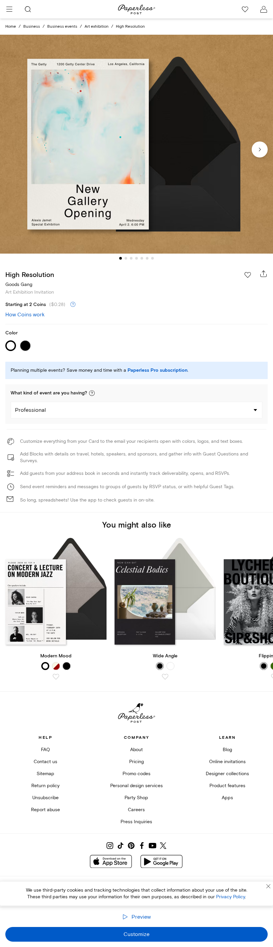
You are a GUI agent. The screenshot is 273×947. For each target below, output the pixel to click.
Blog (227, 749)
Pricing (136, 761)
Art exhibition (97, 26)
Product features (227, 785)
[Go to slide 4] (136, 258)
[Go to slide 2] (126, 258)
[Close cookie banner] (268, 886)
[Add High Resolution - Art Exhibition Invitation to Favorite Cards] (248, 275)
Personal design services (136, 785)
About (136, 749)
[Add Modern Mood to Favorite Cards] (56, 677)
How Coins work (25, 314)
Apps (227, 798)
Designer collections (227, 773)
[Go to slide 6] (147, 258)
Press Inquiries (136, 822)
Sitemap (45, 773)
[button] (92, 393)
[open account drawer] (263, 9)
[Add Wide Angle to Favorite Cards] (165, 677)
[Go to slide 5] (141, 258)
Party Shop (136, 798)
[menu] (9, 9)
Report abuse (45, 810)
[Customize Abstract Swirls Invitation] (136, 144)
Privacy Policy (230, 897)
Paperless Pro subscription (157, 370)
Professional (30, 410)
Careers (136, 810)
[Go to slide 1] (120, 258)
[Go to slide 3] (131, 258)
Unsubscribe (45, 798)
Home (10, 26)
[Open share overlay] (264, 274)
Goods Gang (18, 284)
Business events (62, 26)
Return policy (45, 785)
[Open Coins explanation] (73, 304)
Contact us (45, 761)
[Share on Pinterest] (131, 845)
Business (31, 26)
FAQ (45, 749)
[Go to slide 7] (152, 258)
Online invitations (227, 761)
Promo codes (136, 773)
